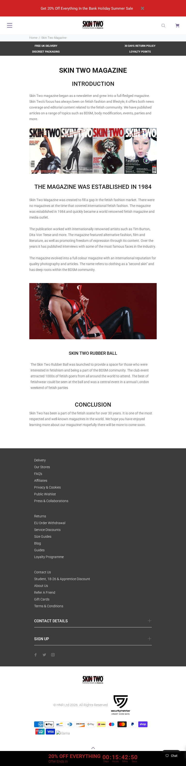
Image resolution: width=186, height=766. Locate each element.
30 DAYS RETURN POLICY (139, 45)
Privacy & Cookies (47, 487)
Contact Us (42, 572)
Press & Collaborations (51, 501)
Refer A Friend (44, 592)
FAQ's (38, 474)
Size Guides (42, 536)
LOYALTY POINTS (140, 51)
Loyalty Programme (49, 557)
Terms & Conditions (48, 606)
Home (33, 37)
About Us (41, 586)
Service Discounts (47, 530)
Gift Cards (41, 599)
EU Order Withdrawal (49, 523)
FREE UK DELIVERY (46, 45)
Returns (40, 516)
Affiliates (40, 480)
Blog (37, 543)
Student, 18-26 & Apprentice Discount (62, 579)
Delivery (40, 460)
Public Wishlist (45, 494)
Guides (39, 550)
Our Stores (42, 467)
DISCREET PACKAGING (46, 51)
